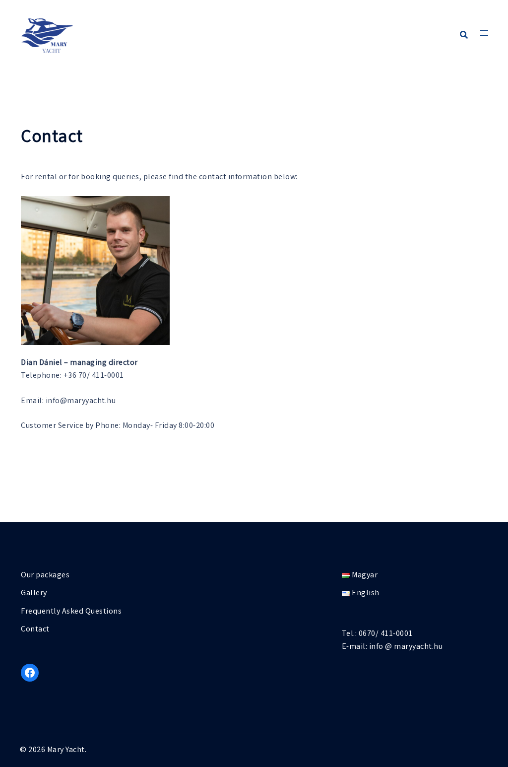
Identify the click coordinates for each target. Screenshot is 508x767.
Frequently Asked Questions (71, 612)
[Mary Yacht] (47, 35)
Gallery (34, 593)
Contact (35, 629)
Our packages (45, 575)
